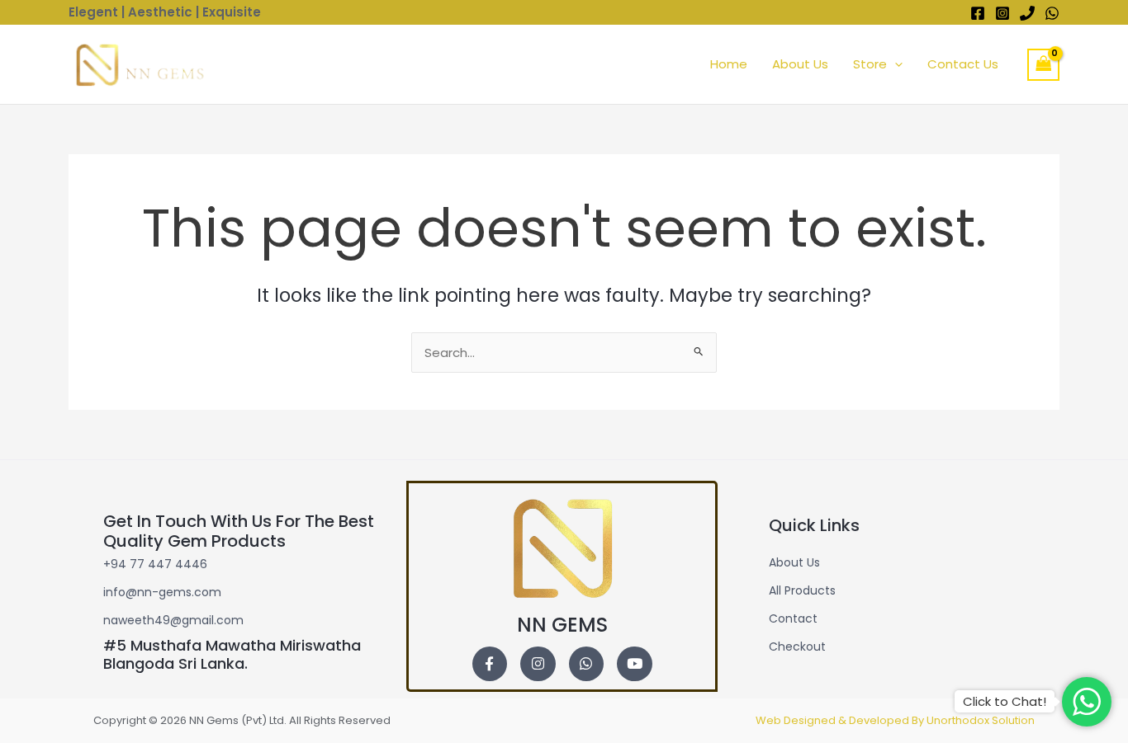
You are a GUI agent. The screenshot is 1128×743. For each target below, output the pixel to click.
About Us (800, 64)
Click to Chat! (1004, 701)
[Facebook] (977, 13)
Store (870, 64)
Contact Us (962, 64)
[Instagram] (1002, 13)
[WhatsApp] (1052, 13)
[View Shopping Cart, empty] (1043, 65)
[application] (895, 64)
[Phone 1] (1027, 13)
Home (728, 64)
